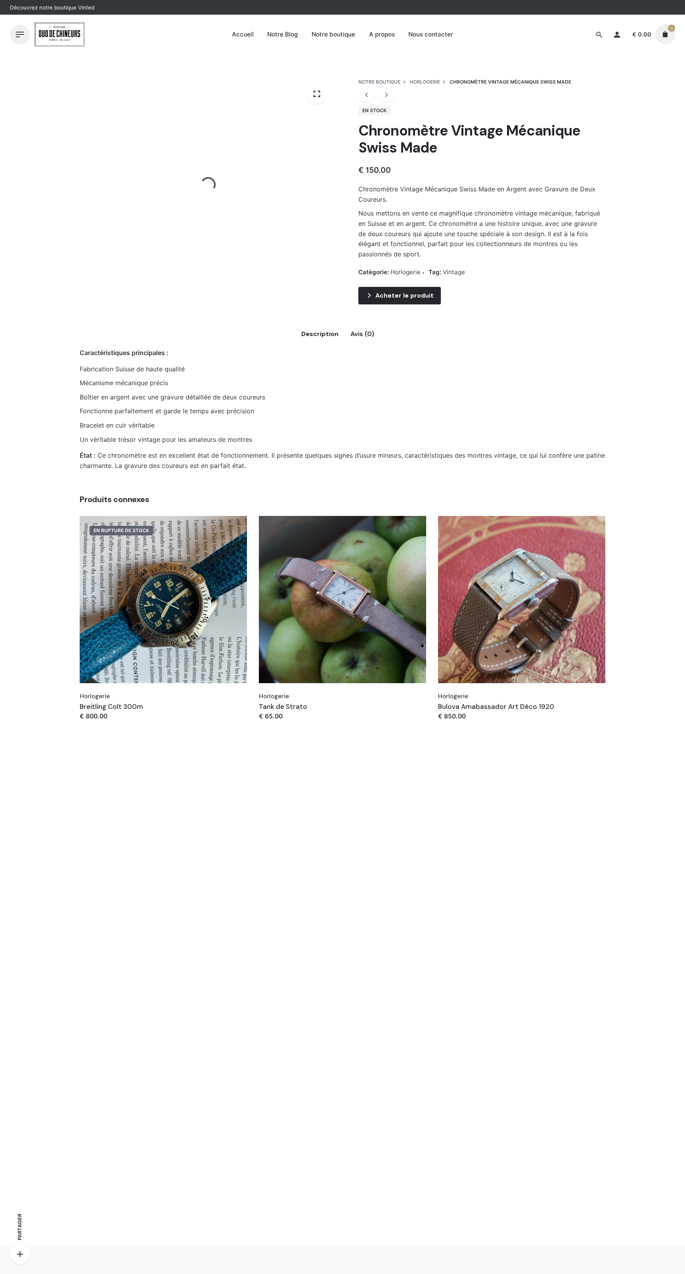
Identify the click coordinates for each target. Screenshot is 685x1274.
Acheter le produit (404, 295)
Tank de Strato (283, 706)
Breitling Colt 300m (111, 706)
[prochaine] (386, 94)
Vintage (454, 272)
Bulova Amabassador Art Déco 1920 (496, 706)
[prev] (366, 94)
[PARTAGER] (20, 1254)
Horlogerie (588, 57)
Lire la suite (98, 724)
